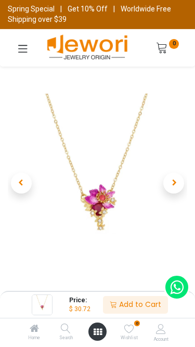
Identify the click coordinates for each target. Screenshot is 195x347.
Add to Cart (139, 304)
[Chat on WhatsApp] (177, 287)
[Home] (34, 329)
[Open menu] (98, 332)
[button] (21, 183)
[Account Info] (161, 329)
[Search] (66, 329)
